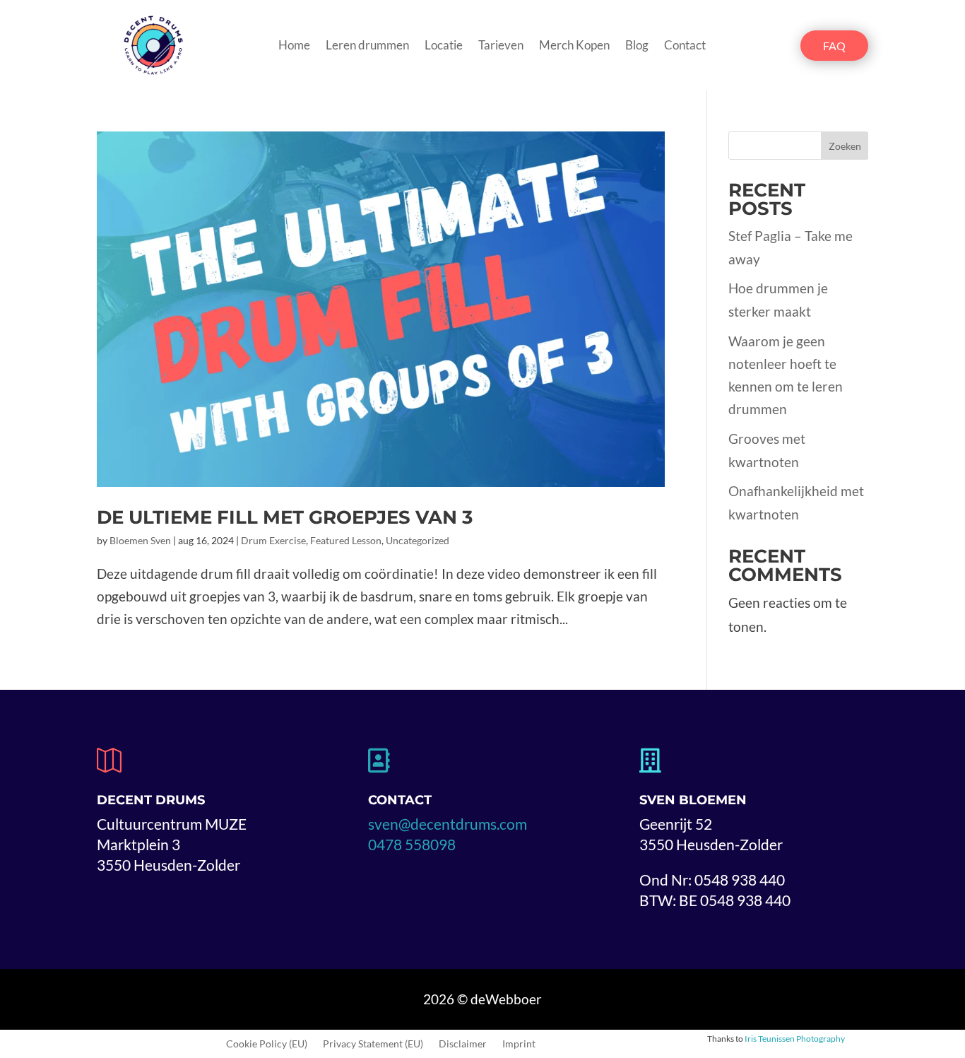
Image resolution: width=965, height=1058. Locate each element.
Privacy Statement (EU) (373, 1044)
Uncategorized (417, 540)
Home (294, 46)
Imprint (518, 1044)
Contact (685, 46)
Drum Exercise (273, 540)
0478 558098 (412, 844)
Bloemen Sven (140, 540)
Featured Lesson (345, 540)
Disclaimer (463, 1044)
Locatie (444, 46)
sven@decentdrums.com (447, 824)
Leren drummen (367, 46)
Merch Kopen (574, 46)
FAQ (834, 45)
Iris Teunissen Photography (795, 1038)
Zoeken (845, 146)
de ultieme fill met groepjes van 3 (285, 517)
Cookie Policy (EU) (266, 1044)
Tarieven (500, 46)
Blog (637, 46)
